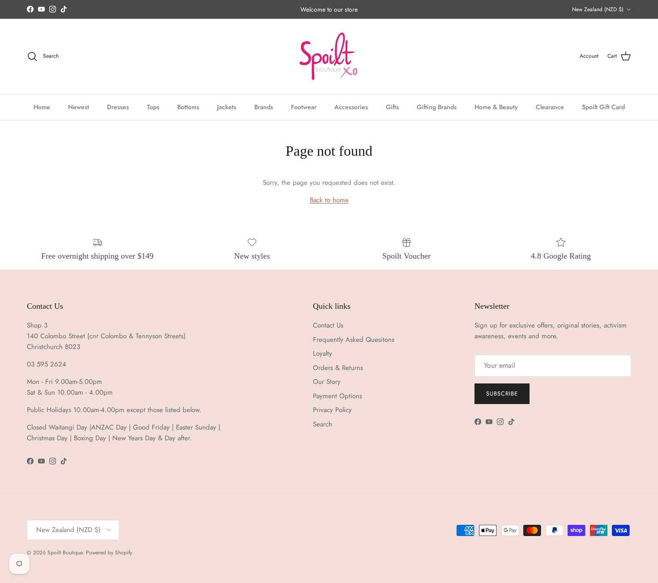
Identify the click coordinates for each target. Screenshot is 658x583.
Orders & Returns (338, 368)
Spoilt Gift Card (603, 106)
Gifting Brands (437, 106)
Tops (153, 106)
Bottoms (188, 106)
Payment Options (337, 396)
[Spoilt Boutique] (329, 56)
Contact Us (328, 325)
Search (322, 424)
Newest (78, 106)
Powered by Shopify (109, 553)
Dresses (118, 106)
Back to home (329, 200)
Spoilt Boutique (64, 553)
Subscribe (502, 393)
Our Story (327, 382)
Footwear (303, 106)
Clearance (550, 106)
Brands (263, 106)
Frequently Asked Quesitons (353, 340)
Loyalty (322, 353)
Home (42, 106)
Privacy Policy (332, 410)
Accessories (351, 106)
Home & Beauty (496, 106)
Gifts (392, 106)
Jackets (226, 106)
